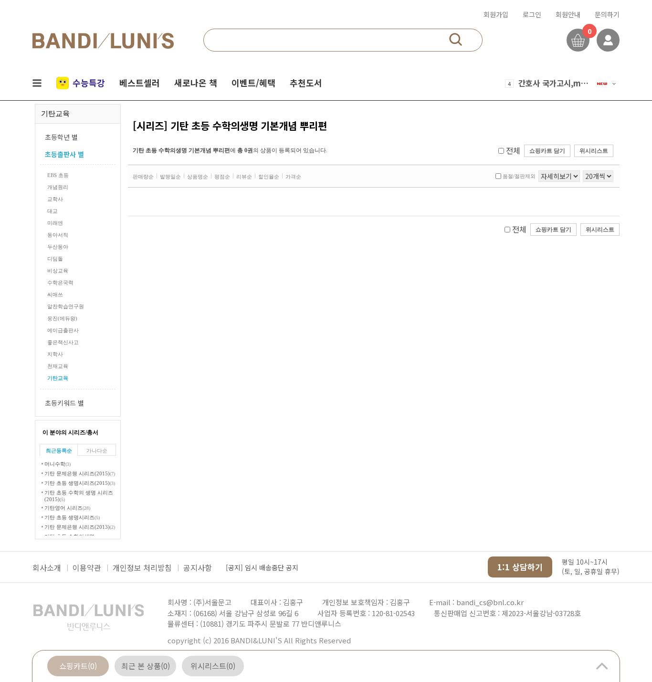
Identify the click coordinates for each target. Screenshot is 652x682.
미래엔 (55, 223)
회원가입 (496, 14)
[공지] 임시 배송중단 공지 (262, 567)
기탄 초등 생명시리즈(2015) (79, 483)
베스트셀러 (139, 82)
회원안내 (568, 14)
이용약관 (87, 567)
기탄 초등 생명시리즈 (72, 517)
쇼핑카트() (78, 666)
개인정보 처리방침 (142, 567)
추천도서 (306, 82)
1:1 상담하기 (520, 567)
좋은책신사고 (63, 342)
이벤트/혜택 (253, 82)
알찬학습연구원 (65, 306)
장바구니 (578, 40)
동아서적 (57, 235)
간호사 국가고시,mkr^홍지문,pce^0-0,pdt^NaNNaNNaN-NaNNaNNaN (554, 83)
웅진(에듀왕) (62, 318)
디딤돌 (55, 259)
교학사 (55, 199)
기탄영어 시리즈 (67, 508)
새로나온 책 (195, 82)
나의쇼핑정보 (608, 40)
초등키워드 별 (64, 403)
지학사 (55, 354)
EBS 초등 (58, 175)
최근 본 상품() (145, 666)
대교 (52, 211)
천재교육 (57, 366)
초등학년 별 (61, 137)
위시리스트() (212, 666)
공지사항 (197, 567)
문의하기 (607, 14)
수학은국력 (60, 282)
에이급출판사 (63, 330)
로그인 (532, 14)
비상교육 (57, 270)
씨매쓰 (55, 294)
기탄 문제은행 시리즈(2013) (79, 527)
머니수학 (57, 464)
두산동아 (57, 247)
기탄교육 (57, 378)
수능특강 (89, 82)
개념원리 (57, 187)
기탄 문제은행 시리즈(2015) (79, 473)
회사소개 (46, 567)
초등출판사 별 (64, 154)
